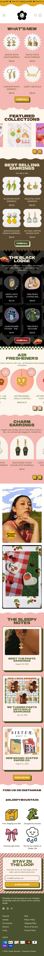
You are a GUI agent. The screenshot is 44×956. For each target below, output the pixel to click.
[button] (35, 15)
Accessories (7, 923)
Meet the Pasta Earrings (22, 659)
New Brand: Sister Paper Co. (22, 759)
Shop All (5, 916)
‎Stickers (5, 927)
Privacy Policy (30, 930)
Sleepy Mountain (14, 951)
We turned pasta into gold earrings (22, 709)
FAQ (26, 916)
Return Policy (29, 920)
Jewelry (5, 920)
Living (4, 930)
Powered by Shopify (29, 951)
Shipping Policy (30, 923)
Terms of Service (31, 927)
